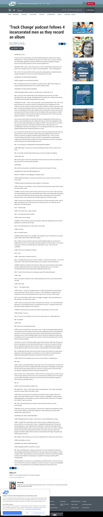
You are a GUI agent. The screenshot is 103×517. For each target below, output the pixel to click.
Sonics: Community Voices (64, 505)
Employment (63, 501)
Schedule (67, 14)
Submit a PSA (74, 504)
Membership (52, 504)
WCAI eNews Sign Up (75, 501)
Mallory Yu (16, 43)
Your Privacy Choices (39, 513)
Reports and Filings (53, 507)
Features (24, 14)
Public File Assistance (87, 504)
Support (41, 14)
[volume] (14, 10)
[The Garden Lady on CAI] (83, 47)
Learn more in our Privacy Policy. (33, 509)
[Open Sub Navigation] (19, 14)
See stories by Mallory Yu (16, 477)
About (59, 14)
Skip (27, 513)
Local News (33, 14)
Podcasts (84, 501)
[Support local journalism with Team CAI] (83, 28)
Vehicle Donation (75, 507)
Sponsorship (51, 14)
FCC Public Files (85, 507)
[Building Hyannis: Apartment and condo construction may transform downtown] (83, 115)
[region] (25, 502)
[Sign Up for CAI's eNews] (83, 70)
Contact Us (51, 501)
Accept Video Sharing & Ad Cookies (12, 513)
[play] (10, 10)
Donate (91, 3)
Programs (15, 14)
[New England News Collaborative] (83, 94)
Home (9, 14)
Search (73, 14)
